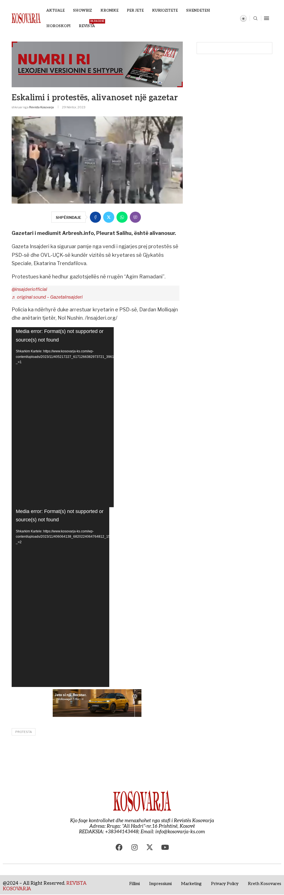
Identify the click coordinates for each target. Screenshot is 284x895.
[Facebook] (119, 847)
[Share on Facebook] (95, 217)
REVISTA (87, 24)
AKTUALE (55, 10)
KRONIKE (109, 10)
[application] (63, 417)
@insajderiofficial (29, 289)
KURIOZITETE (165, 10)
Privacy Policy (225, 883)
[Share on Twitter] (108, 217)
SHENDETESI (198, 10)
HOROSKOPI (58, 26)
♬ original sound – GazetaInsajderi (47, 297)
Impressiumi (160, 883)
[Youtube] (165, 847)
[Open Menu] (266, 18)
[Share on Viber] (135, 217)
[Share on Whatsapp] (122, 217)
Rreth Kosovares (264, 883)
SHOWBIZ (82, 10)
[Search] (255, 18)
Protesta (23, 732)
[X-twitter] (150, 847)
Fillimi (134, 883)
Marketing (191, 883)
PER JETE (135, 10)
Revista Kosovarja (41, 107)
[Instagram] (134, 847)
